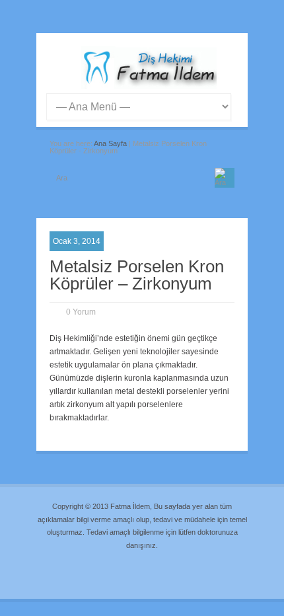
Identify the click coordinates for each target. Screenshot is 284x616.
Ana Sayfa (110, 143)
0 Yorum (81, 312)
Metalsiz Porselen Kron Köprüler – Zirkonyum (137, 274)
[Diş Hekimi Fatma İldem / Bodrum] (149, 86)
